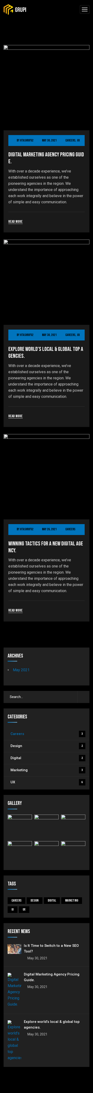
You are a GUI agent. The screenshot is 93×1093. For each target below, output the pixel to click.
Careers (70, 140)
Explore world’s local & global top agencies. (45, 352)
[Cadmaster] (15, 9)
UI (12, 909)
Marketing (46, 770)
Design (46, 746)
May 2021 (21, 670)
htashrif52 (26, 140)
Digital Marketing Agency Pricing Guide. (46, 158)
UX (78, 140)
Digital (46, 758)
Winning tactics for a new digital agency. (45, 547)
